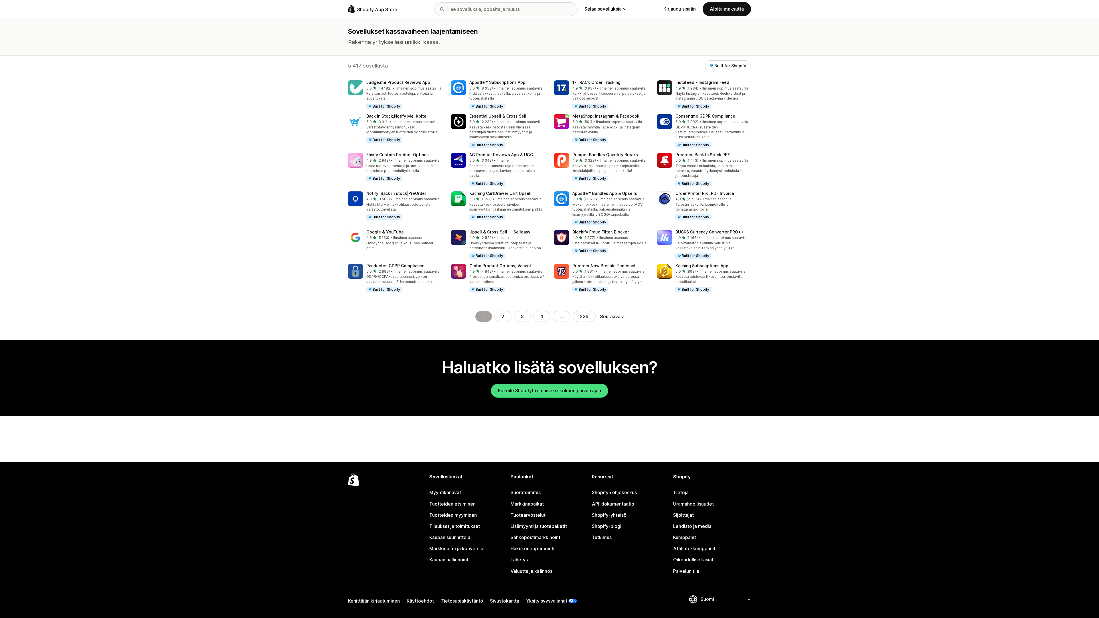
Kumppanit (684, 537)
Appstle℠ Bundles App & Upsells (604, 193)
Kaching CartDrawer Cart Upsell (500, 193)
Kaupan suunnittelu (449, 537)
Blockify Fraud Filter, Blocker (600, 231)
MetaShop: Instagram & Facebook (605, 116)
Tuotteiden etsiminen (452, 504)
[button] (395, 95)
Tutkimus (602, 537)
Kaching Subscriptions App (701, 265)
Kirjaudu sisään (679, 9)
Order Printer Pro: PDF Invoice (704, 193)
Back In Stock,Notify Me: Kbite (396, 116)
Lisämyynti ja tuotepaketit (539, 526)
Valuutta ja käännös (531, 571)
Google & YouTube (385, 231)
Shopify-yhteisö (609, 515)
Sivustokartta (504, 601)
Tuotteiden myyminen (453, 515)
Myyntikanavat (445, 492)
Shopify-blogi (606, 526)
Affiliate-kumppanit (694, 548)
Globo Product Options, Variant (500, 265)
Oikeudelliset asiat (693, 559)
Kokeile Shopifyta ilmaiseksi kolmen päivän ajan (549, 390)
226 (584, 316)
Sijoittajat (683, 515)
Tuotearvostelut (528, 515)
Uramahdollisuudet (693, 504)
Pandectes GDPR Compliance (395, 265)
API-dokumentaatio (613, 504)
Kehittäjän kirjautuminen (374, 601)
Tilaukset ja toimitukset (454, 526)
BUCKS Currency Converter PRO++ (709, 231)
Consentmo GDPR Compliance (705, 116)
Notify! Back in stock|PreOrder (396, 193)
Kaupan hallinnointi (449, 559)
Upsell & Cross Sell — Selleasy (499, 231)
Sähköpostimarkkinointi (536, 537)
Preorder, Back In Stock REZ (702, 154)
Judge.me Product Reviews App (398, 82)
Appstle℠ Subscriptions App (497, 82)
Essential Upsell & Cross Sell (497, 116)
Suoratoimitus (526, 492)
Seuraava (610, 316)
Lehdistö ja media (692, 526)
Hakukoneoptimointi (532, 548)
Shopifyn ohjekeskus (614, 492)
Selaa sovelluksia (603, 9)
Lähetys (519, 559)
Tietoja (681, 492)
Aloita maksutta (727, 9)
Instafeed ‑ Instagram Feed (702, 82)
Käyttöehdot (420, 601)
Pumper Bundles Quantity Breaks (605, 154)
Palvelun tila (686, 571)
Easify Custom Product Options (397, 154)
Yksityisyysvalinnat (546, 601)
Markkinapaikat (527, 504)
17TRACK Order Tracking (596, 82)
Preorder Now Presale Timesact (604, 265)
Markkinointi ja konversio (456, 548)
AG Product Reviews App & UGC (501, 154)
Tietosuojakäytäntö (462, 601)
